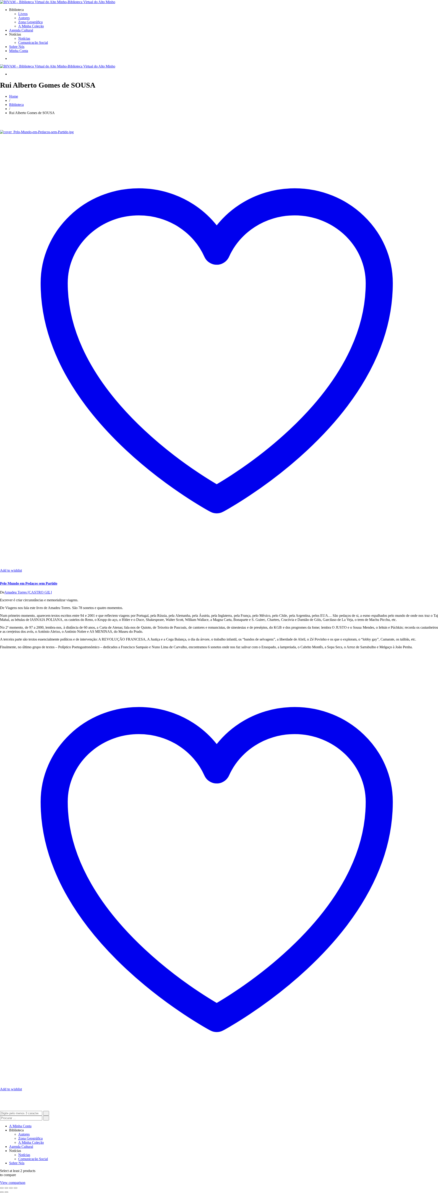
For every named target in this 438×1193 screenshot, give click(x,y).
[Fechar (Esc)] (15, 1188)
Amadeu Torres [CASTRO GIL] (28, 592)
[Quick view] (1, 574)
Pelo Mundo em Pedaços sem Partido (28, 583)
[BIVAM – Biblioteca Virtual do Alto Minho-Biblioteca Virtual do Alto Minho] (57, 2)
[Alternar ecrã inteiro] (6, 1188)
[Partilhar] (11, 1188)
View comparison (12, 1183)
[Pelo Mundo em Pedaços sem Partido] (37, 132)
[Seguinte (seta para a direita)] (6, 1192)
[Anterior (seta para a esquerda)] (2, 1192)
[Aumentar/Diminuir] (2, 1188)
